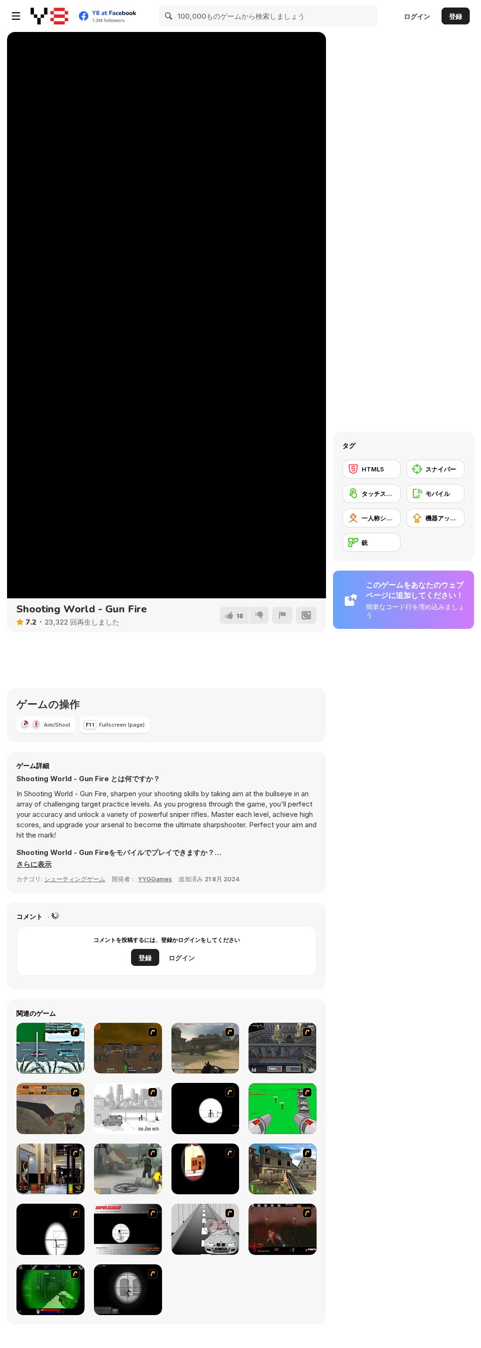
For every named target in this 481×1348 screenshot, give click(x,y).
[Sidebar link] (16, 16)
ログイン (417, 16)
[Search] (169, 16)
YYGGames (155, 879)
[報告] (282, 615)
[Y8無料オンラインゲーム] (49, 16)
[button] (34, 864)
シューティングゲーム (74, 879)
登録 (455, 16)
